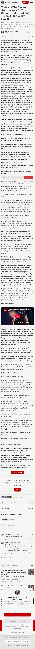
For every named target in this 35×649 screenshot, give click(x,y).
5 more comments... (6, 557)
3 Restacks (20, 497)
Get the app (25, 641)
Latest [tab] (7, 565)
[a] (30, 572)
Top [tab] (3, 565)
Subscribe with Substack (18, 621)
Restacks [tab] (12, 519)
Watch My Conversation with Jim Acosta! (12, 576)
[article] (17, 576)
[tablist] (8, 519)
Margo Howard (9, 542)
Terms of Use (25, 624)
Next (29, 508)
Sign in (31, 2)
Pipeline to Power (12, 154)
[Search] (32, 565)
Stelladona (8, 534)
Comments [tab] (5, 519)
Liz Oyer (16, 579)
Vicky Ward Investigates (11, 31)
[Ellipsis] (33, 534)
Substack (9, 645)
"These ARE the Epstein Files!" (11, 586)
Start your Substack (13, 641)
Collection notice (27, 637)
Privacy (16, 637)
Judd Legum (9, 579)
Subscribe (25, 2)
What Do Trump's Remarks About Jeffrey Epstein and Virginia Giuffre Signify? (13, 572)
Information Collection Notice (20, 626)
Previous (6, 508)
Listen (31, 32)
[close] (30, 590)
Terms (20, 637)
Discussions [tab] (14, 565)
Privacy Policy (17, 628)
